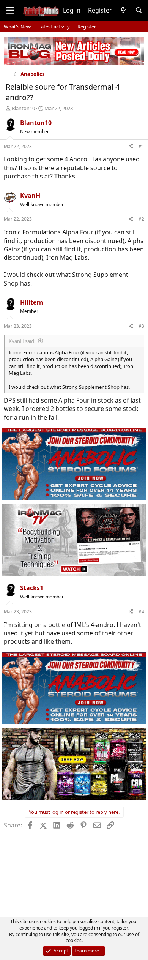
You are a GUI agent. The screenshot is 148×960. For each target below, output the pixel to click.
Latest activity (54, 26)
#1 (141, 146)
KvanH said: (22, 341)
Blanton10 (23, 108)
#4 (141, 611)
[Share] (131, 146)
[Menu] (10, 10)
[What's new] (123, 10)
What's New (17, 26)
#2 (141, 219)
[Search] (138, 10)
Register (86, 26)
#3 (141, 326)
